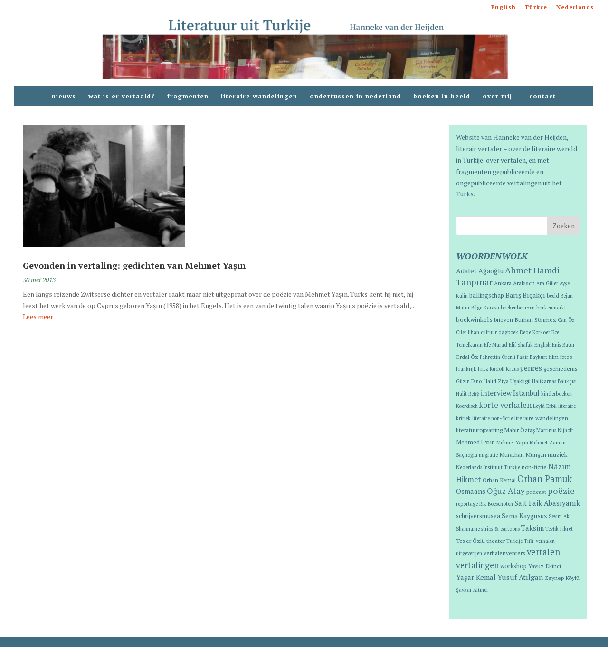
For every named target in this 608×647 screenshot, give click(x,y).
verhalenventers (504, 553)
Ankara (503, 283)
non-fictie (534, 467)
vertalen (543, 552)
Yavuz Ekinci (544, 566)
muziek (557, 455)
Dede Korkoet (535, 332)
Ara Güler (547, 283)
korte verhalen (505, 405)
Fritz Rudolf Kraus (498, 369)
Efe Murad (495, 344)
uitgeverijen (469, 553)
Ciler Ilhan (467, 332)
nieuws (64, 96)
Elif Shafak (521, 344)
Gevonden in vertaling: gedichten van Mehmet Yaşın (134, 265)
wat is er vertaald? (121, 96)
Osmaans (470, 491)
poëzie (561, 490)
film (554, 356)
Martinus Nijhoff (554, 430)
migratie (488, 455)
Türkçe (536, 7)
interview (496, 392)
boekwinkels (474, 319)
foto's (566, 357)
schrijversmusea (478, 516)
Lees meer (38, 316)
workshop (513, 566)
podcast (536, 491)
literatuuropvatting (479, 430)
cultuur (489, 332)
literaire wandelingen (259, 96)
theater (495, 540)
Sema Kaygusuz (524, 516)
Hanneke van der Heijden (530, 137)
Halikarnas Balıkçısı (554, 381)
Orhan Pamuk (544, 478)
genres (531, 368)
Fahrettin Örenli (497, 357)
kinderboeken (556, 393)
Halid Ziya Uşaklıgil (507, 381)
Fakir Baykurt (532, 357)
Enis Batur (563, 344)
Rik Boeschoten (496, 504)
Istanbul (526, 392)
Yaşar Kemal (476, 577)
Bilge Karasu (485, 307)
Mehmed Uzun (475, 442)
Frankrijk (466, 369)
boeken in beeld (441, 96)
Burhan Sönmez (535, 319)
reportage (467, 504)
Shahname (468, 528)
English (503, 7)
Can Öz (566, 320)
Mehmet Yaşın (512, 442)
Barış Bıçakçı (525, 294)
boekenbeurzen (518, 307)
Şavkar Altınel (472, 590)
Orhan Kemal (499, 479)
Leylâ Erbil (545, 406)
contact (542, 96)
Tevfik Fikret (559, 528)
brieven (503, 319)
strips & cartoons (500, 528)
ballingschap (486, 295)
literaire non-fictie (492, 418)
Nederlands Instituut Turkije (488, 467)
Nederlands (575, 7)
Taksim (532, 527)
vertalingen (477, 565)
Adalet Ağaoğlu (480, 270)
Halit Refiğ (467, 393)
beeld (553, 295)
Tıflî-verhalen (539, 541)
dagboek (508, 332)
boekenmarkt (551, 307)
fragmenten (188, 96)
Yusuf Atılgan (520, 577)
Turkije (514, 541)
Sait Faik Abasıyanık (547, 503)
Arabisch (524, 283)
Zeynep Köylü (562, 577)
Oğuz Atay (506, 490)
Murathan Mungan (522, 454)
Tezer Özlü (470, 540)
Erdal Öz (467, 356)
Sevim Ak (559, 516)
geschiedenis (560, 368)
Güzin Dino (469, 381)
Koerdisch (467, 406)
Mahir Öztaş (519, 430)
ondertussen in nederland (355, 96)
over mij (500, 96)
